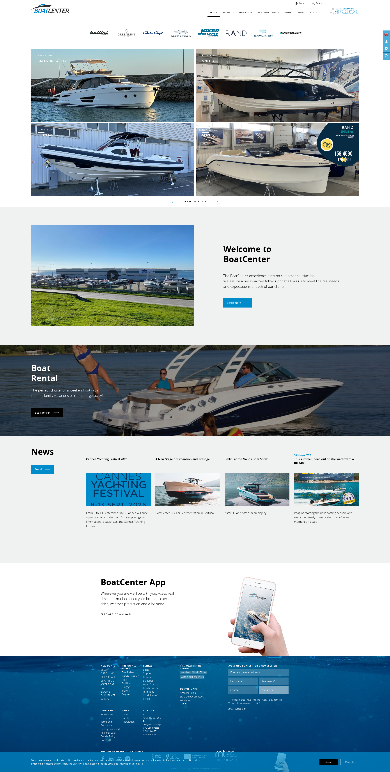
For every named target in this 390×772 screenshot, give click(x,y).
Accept (329, 762)
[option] (195, 122)
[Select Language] (386, 34)
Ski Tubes (148, 680)
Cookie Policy (108, 736)
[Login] (386, 41)
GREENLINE (107, 673)
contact (315, 12)
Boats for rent (43, 412)
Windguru (185, 700)
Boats (146, 669)
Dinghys (126, 687)
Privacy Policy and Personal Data (110, 731)
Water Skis (148, 684)
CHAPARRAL (107, 680)
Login (302, 3)
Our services (107, 718)
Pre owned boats (268, 12)
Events (125, 718)
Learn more (234, 302)
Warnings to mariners (192, 676)
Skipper (147, 673)
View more (112, 85)
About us (228, 12)
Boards (147, 677)
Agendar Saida (188, 693)
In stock (105, 699)
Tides (203, 672)
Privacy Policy (267, 699)
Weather (185, 672)
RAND (104, 688)
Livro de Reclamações (192, 696)
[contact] (386, 49)
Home (213, 12)
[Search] (386, 56)
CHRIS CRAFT (108, 677)
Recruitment (128, 721)
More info (349, 762)
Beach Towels (150, 688)
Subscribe (268, 690)
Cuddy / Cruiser (130, 676)
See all (39, 469)
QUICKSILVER (108, 695)
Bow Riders (128, 672)
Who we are (107, 714)
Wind (195, 672)
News (301, 12)
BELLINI (105, 669)
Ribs (124, 679)
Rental (288, 12)
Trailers (126, 690)
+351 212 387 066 (346, 11)
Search (319, 3)
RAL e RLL (106, 740)
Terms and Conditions (106, 723)
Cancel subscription (237, 708)
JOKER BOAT (107, 684)
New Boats (245, 12)
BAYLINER (106, 691)
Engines (126, 694)
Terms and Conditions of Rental (150, 695)
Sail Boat (126, 683)
